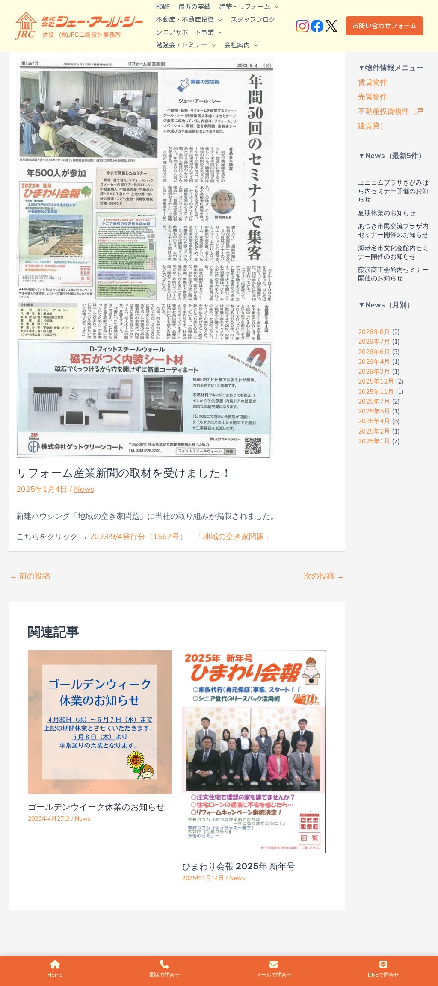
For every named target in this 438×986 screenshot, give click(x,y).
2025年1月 (374, 441)
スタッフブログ (253, 19)
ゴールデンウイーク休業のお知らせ (96, 806)
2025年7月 (374, 401)
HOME (163, 6)
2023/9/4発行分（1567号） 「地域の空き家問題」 (181, 536)
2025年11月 (376, 391)
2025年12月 (376, 381)
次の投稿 (324, 576)
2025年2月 (374, 431)
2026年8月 (374, 332)
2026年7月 (374, 341)
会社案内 (237, 45)
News (84, 489)
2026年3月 (374, 371)
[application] (274, 7)
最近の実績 (194, 6)
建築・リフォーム (244, 6)
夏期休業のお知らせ (387, 213)
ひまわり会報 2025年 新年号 (238, 866)
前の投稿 (29, 576)
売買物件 (372, 97)
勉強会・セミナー (181, 45)
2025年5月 (374, 411)
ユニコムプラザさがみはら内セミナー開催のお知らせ (393, 191)
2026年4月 (374, 361)
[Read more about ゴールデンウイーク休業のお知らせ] (100, 721)
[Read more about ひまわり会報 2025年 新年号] (254, 751)
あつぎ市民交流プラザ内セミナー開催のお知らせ (393, 230)
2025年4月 (374, 421)
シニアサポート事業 (185, 32)
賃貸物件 (372, 82)
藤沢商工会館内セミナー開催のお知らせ (393, 274)
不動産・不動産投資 (185, 19)
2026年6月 (374, 352)
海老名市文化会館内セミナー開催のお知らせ (393, 252)
